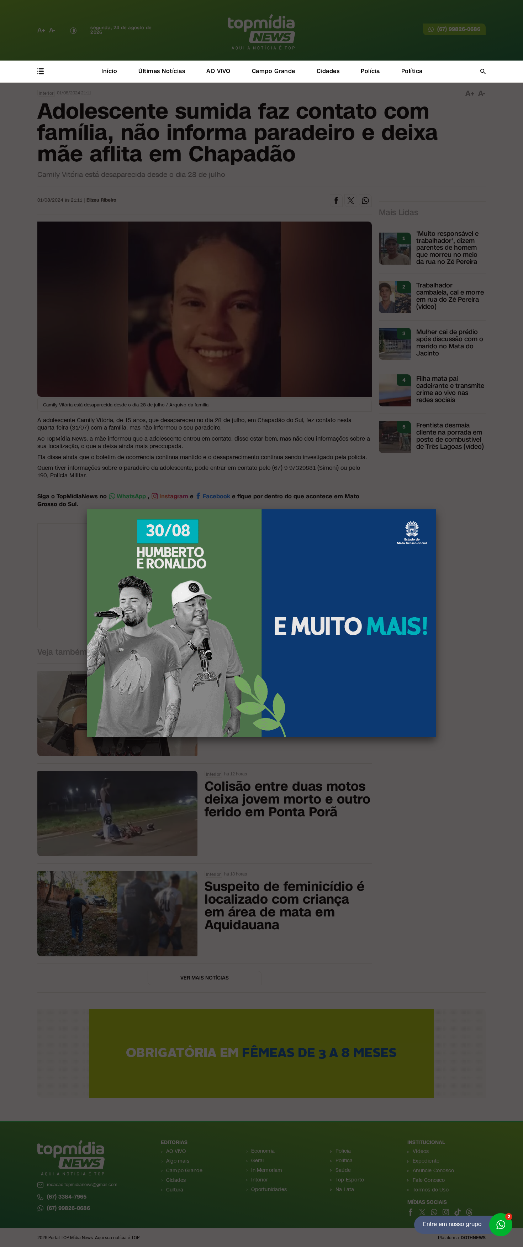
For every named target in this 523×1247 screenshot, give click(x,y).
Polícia (370, 71)
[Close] (435, 509)
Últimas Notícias (161, 71)
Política (412, 71)
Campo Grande (273, 71)
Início (109, 71)
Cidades (328, 71)
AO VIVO (218, 71)
